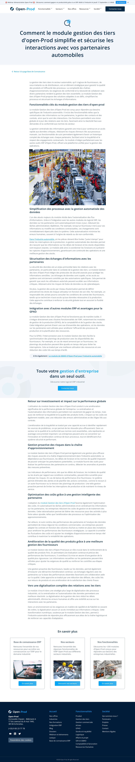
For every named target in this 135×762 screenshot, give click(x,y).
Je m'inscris (121, 2)
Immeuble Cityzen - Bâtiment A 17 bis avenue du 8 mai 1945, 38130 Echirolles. (22, 720)
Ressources (84, 9)
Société (97, 9)
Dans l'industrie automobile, (42, 239)
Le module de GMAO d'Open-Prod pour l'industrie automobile (75, 356)
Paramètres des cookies (20, 740)
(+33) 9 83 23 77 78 (16, 728)
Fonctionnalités (44, 9)
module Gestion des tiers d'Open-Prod (58, 503)
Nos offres (72, 9)
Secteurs (59, 9)
